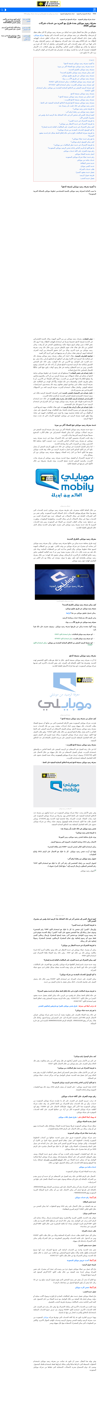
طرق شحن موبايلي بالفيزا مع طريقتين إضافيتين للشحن (57, 1006)
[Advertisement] (64, 210)
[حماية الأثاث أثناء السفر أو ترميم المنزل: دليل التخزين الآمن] (26, 30)
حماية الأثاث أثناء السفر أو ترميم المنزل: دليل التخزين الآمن (11, 28)
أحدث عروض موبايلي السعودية (78, 1260)
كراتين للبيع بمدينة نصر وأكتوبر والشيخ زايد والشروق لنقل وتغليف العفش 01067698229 (11, 20)
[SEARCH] (2, 10)
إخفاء (91, 60)
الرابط (68, 613)
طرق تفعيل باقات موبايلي (67, 1117)
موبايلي (45, 1317)
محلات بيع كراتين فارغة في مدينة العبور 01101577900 (11, 36)
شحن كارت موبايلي (82, 1287)
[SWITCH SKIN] (5, 10)
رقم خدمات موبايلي (82, 1197)
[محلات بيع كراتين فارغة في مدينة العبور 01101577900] (26, 38)
